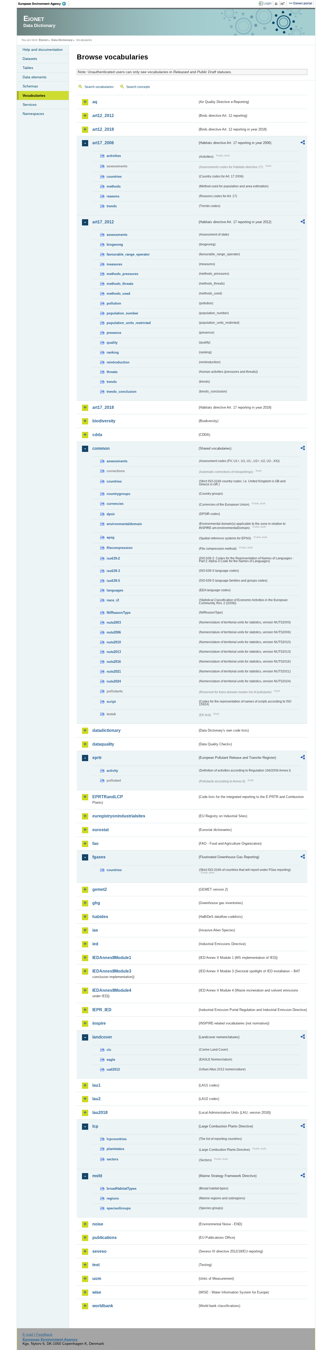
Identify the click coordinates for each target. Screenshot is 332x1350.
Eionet (43, 40)
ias (95, 930)
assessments (117, 235)
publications (104, 1237)
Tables (28, 68)
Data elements (34, 77)
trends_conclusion (121, 392)
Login (268, 3)
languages (115, 590)
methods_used (118, 293)
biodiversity (103, 421)
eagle (111, 1060)
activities (114, 156)
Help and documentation (43, 49)
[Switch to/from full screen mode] (284, 3)
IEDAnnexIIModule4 (111, 990)
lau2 (96, 1099)
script (111, 702)
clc (109, 1050)
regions (113, 1198)
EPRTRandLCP (107, 797)
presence (114, 333)
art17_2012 (103, 222)
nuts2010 (114, 642)
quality (112, 343)
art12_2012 (103, 115)
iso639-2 (113, 558)
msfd (97, 1176)
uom (96, 1278)
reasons (113, 196)
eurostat (100, 830)
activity (112, 771)
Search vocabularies (99, 86)
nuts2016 (114, 662)
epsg (110, 537)
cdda (97, 434)
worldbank (102, 1306)
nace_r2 (113, 600)
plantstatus (115, 1149)
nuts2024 (114, 681)
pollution (114, 303)
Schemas (30, 86)
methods (114, 186)
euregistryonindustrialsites (118, 816)
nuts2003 (114, 622)
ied (95, 944)
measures (114, 264)
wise (96, 1292)
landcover (102, 1037)
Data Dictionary (61, 40)
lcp (95, 1126)
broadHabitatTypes (121, 1188)
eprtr (97, 757)
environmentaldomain (124, 524)
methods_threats (120, 284)
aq (94, 102)
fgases (99, 857)
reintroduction (118, 362)
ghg (96, 903)
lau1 (96, 1085)
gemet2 (99, 889)
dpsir (111, 514)
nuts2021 (114, 671)
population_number (122, 313)
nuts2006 (114, 632)
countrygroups (118, 494)
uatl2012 (113, 1069)
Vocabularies (34, 95)
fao (95, 843)
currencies (115, 504)
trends (112, 206)
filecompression (120, 548)
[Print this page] (277, 3)
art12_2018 (103, 129)
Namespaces (33, 114)
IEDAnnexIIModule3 (111, 971)
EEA (43, 3)
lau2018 (100, 1112)
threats (112, 372)
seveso (99, 1251)
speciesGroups (119, 1208)
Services (30, 104)
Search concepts (138, 86)
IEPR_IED (102, 1010)
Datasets (30, 59)
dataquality (103, 744)
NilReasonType (118, 613)
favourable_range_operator (128, 254)
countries (114, 176)
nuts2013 (114, 652)
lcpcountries (117, 1139)
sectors (112, 1159)
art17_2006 (103, 143)
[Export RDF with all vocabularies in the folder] (303, 143)
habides (100, 916)
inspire (99, 1023)
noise (97, 1224)
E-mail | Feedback (37, 1334)
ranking (113, 352)
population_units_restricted (129, 323)
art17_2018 (103, 407)
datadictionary (106, 730)
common (101, 448)
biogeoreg (115, 244)
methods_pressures (122, 274)
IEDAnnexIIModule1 (111, 957)
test (96, 1265)
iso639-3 (113, 571)
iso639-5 (113, 581)
